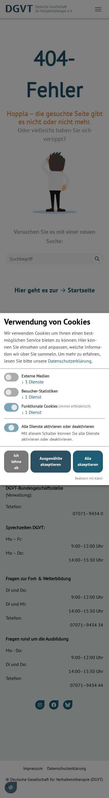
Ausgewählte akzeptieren (51, 461)
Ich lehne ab (16, 461)
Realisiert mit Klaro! (89, 478)
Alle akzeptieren (88, 461)
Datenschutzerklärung (70, 361)
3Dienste (33, 382)
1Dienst (31, 397)
